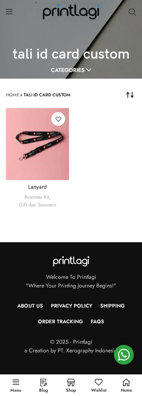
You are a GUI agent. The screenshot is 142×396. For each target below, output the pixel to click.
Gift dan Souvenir (37, 204)
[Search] (132, 12)
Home (12, 95)
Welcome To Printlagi (71, 277)
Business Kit (36, 197)
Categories (67, 70)
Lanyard (37, 187)
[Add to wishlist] (58, 119)
